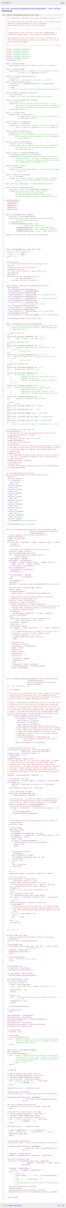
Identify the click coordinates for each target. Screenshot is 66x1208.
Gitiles (10, 1205)
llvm (3, 8)
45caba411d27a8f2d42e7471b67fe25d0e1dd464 (28, 8)
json (63, 1205)
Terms (20, 1205)
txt (59, 1205)
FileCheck (56, 8)
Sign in (62, 3)
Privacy (15, 1205)
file (37, 15)
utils (50, 8)
